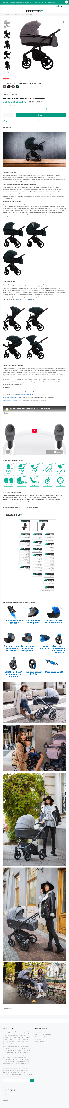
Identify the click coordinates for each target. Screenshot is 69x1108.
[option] (7, 24)
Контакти (6, 1100)
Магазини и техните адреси (12, 1102)
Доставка (6, 1098)
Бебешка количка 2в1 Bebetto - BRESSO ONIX (25, 14)
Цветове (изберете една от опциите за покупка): (22, 83)
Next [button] (8, 72)
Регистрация (39, 1041)
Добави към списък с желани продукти (21, 121)
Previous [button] (4, 72)
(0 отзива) (13, 105)
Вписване (38, 1039)
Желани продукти (41, 1036)
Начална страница (8, 14)
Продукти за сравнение (43, 1034)
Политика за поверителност (12, 1095)
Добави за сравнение (49, 121)
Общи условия (7, 1093)
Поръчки (38, 1032)
